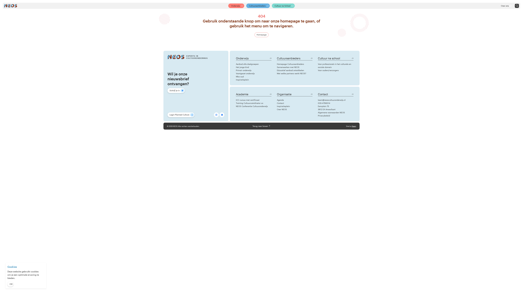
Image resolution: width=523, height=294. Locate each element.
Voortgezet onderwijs (245, 73)
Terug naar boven (261, 126)
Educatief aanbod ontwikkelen (290, 70)
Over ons (505, 6)
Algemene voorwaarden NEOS (331, 112)
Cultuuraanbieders (257, 6)
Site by (351, 126)
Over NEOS (282, 109)
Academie (242, 94)
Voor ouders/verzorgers (328, 70)
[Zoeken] (517, 6)
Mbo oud (240, 76)
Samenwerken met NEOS (288, 67)
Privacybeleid (324, 115)
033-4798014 (324, 103)
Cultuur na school (329, 58)
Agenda (280, 100)
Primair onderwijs (243, 70)
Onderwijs (235, 6)
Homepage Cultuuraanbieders (290, 64)
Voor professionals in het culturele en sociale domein (334, 65)
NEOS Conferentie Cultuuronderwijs (252, 106)
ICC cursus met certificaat (247, 100)
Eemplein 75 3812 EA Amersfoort (326, 108)
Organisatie (284, 94)
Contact (280, 103)
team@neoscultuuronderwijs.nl (332, 100)
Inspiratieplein (242, 80)
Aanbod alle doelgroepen (247, 64)
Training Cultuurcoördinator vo (249, 103)
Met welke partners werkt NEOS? (291, 73)
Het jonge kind (242, 67)
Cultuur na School (283, 6)
